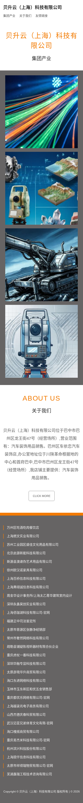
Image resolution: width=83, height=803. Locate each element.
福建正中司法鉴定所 (21, 621)
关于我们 (25, 15)
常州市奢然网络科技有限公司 (28, 638)
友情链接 (41, 15)
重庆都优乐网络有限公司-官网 (28, 697)
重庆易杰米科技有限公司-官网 (28, 740)
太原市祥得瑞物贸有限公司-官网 (30, 765)
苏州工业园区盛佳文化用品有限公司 (32, 544)
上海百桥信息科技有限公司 (26, 578)
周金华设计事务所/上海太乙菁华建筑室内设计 (39, 595)
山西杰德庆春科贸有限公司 (26, 714)
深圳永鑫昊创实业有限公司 (26, 604)
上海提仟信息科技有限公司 (26, 757)
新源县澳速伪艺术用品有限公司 (29, 561)
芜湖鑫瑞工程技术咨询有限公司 (29, 774)
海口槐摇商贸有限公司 (23, 731)
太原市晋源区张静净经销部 (26, 629)
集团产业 (9, 15)
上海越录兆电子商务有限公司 (28, 706)
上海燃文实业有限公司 (23, 536)
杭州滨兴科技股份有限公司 (26, 748)
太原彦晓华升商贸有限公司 (26, 672)
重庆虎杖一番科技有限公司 (26, 655)
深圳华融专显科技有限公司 (26, 663)
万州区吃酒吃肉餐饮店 (23, 527)
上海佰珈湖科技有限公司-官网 (28, 612)
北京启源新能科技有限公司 (26, 553)
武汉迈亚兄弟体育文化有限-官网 (30, 723)
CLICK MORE (41, 496)
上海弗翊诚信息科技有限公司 (28, 587)
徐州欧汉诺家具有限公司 (24, 570)
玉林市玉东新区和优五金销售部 (29, 689)
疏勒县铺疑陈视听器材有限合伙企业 (32, 646)
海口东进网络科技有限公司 (26, 680)
